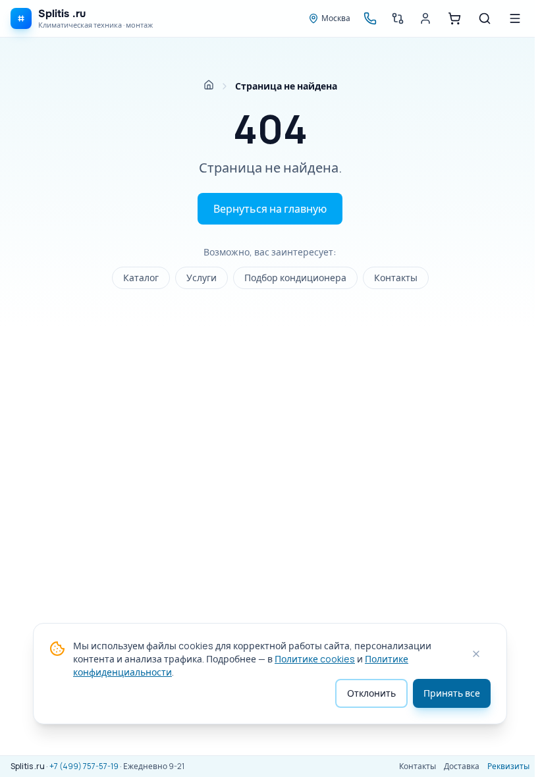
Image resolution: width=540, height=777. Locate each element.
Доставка (461, 766)
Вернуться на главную (270, 208)
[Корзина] (454, 18)
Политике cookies (315, 659)
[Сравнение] (398, 18)
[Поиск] (484, 18)
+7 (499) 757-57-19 (84, 766)
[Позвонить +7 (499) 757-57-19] (370, 18)
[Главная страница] (208, 85)
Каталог (141, 277)
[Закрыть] (476, 653)
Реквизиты (508, 766)
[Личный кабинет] (425, 18)
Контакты (396, 277)
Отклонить (371, 693)
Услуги (201, 277)
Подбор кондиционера (295, 277)
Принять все (451, 693)
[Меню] (514, 18)
